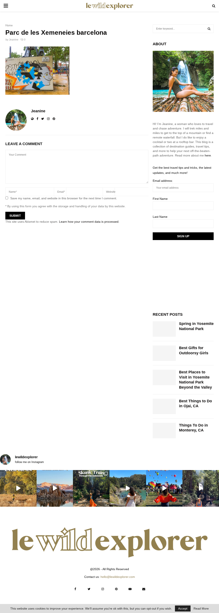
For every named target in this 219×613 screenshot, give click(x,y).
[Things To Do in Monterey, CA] (164, 430)
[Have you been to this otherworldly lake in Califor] (55, 488)
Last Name (160, 216)
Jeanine (13, 39)
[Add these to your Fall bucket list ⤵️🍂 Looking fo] (18, 488)
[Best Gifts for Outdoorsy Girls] (164, 353)
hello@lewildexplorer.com (118, 576)
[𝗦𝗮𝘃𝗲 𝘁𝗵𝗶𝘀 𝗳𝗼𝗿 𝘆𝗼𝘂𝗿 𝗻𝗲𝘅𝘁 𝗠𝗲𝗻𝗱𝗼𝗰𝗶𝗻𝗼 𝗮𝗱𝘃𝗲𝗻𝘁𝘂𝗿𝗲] (128, 488)
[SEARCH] (209, 28)
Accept (182, 608)
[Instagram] (102, 589)
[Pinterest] (116, 589)
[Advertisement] (185, 275)
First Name (160, 198)
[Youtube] (130, 589)
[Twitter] (89, 589)
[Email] (143, 589)
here (208, 155)
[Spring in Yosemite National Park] (164, 329)
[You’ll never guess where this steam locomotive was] (200, 488)
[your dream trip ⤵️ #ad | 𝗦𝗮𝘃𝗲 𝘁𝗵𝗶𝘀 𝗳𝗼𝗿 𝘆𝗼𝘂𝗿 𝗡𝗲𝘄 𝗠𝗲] (164, 488)
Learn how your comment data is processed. (89, 221)
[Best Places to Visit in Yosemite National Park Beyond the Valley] (164, 377)
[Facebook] (75, 589)
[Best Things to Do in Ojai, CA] (164, 406)
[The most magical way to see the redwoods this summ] (91, 488)
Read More (201, 608)
